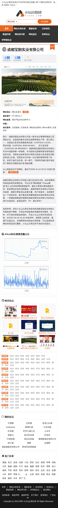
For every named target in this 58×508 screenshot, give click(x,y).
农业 (48, 470)
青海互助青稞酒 (29, 447)
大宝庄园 (47, 427)
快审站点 (46, 34)
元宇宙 (26, 478)
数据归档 (7, 34)
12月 (12, 371)
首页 (7, 28)
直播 (54, 470)
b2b (4, 474)
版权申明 (25, 495)
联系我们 (44, 495)
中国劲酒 (11, 439)
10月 (43, 359)
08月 (33, 359)
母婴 (37, 466)
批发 (4, 478)
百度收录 (24, 127)
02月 (17, 356)
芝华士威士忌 (29, 431)
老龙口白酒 (47, 423)
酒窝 (29, 443)
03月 (22, 356)
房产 (21, 478)
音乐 (10, 462)
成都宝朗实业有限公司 (25, 49)
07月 (43, 356)
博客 (48, 466)
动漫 (21, 462)
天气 (21, 466)
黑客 (15, 474)
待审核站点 (7, 40)
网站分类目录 (20, 28)
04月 (27, 356)
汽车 (4, 466)
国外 (32, 470)
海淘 (37, 474)
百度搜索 (15, 127)
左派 (32, 474)
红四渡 (11, 431)
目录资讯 (46, 28)
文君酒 (29, 423)
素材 (4, 470)
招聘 (26, 470)
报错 (25, 112)
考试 (21, 470)
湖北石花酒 (29, 439)
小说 (26, 462)
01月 (12, 356)
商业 (48, 474)
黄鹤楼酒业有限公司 (47, 439)
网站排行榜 (20, 34)
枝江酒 (11, 443)
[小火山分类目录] (29, 14)
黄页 (10, 474)
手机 (10, 470)
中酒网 (11, 423)
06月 (38, 356)
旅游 (26, 466)
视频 (4, 462)
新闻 (43, 462)
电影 (54, 474)
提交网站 (47, 490)
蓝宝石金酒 (29, 435)
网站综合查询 (35, 127)
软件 (43, 466)
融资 (10, 478)
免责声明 (15, 495)
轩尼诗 (47, 435)
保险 (54, 462)
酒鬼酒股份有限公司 (11, 447)
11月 (48, 359)
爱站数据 (37, 183)
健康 (32, 466)
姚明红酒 (29, 427)
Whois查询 (46, 127)
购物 (10, 466)
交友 (37, 462)
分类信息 (21, 474)
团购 (15, 466)
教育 (15, 470)
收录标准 (6, 495)
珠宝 (37, 470)
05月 (33, 356)
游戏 (15, 462)
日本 (15, 478)
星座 (32, 462)
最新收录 (33, 28)
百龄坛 (11, 435)
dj (26, 474)
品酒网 (47, 443)
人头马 (47, 431)
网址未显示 (16, 112)
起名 (43, 470)
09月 (38, 359)
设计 (54, 466)
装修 (43, 474)
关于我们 (34, 495)
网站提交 (33, 34)
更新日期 (13, 172)
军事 (48, 462)
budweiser (10, 427)
